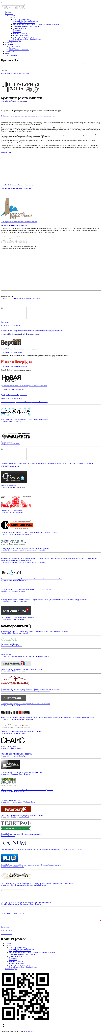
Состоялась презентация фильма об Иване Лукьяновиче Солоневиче (24, 402)
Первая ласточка (6, 442)
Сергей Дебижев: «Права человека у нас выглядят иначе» (20, 349)
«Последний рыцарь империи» (11, 510)
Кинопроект (9, 14)
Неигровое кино (6, 654)
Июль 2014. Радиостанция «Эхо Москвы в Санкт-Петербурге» (22, 904)
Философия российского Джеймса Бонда (27, 39)
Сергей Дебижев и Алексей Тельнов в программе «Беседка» (21, 772)
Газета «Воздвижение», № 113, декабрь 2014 (28, 26)
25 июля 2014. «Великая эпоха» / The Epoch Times (18, 802)
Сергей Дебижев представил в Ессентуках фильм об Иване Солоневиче (25, 704)
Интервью (8, 42)
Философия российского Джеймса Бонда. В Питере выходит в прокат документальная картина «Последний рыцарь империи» (44, 599)
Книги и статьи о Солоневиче (19, 50)
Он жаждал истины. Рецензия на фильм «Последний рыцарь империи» (25, 548)
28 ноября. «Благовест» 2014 (11, 467)
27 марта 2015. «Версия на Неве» (24, 23)
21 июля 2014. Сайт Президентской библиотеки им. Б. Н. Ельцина (23, 885)
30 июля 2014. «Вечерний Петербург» (14, 756)
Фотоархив (12, 48)
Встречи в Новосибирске (21, 19)
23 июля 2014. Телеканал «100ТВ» (12, 867)
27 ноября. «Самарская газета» (11, 487)
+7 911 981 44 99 (6, 930)
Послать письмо (6, 934)
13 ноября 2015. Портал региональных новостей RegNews (20, 298)
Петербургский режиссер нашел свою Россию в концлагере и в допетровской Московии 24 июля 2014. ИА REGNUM (41, 849)
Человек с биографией (20, 35)
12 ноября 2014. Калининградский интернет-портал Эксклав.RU (23, 550)
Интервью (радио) (15, 41)
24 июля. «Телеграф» (8, 836)
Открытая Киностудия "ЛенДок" (12, 913)
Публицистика (10, 51)
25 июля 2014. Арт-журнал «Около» (13, 791)
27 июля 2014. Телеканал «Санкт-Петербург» (16, 774)
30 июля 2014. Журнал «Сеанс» (11, 748)
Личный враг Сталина (8, 486)
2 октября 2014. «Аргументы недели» (13, 591)
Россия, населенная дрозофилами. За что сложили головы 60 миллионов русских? (29, 532)
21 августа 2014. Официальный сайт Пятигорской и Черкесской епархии (25, 691)
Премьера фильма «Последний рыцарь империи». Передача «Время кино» (26, 902)
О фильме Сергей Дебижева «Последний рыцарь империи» (21, 731)
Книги (7, 53)
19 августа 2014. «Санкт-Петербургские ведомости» (18, 719)
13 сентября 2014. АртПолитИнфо (13, 619)
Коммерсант (17, 30)
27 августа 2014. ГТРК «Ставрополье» (14, 671)
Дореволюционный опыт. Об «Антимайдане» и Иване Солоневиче (36, 24)
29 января (12, 389)
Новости (8, 12)
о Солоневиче (9, 44)
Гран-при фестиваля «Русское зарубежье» (16, 188)
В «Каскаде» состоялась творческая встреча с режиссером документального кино (28, 116)
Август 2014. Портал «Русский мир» (13, 733)
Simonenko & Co (29, 1031)
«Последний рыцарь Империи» (11, 398)
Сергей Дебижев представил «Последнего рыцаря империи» (21, 834)
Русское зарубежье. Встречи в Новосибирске (16, 73)
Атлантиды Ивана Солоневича (23, 37)
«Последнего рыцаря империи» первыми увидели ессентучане (22, 669)
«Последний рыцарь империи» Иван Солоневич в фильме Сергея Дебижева (27, 790)
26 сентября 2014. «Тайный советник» (14, 601)
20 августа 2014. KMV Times (10, 705)
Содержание (5, 927)
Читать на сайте (6, 152)
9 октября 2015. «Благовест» (10, 325)
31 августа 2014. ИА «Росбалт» (11, 646)
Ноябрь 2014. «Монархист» (10, 444)
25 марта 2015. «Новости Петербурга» (26, 21)
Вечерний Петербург (20, 33)
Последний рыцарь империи (10, 800)
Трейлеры (12, 15)
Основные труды (14, 46)
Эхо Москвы (17, 32)
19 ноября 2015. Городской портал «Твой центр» (17, 185)
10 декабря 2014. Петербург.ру (11, 421)
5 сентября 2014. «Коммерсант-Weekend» (15, 633)
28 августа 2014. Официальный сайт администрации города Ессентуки (25, 656)
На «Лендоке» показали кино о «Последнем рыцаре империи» (22, 815)
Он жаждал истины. (19, 28)
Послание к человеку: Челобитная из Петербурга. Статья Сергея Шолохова (26, 589)
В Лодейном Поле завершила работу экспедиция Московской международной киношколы (31, 330)
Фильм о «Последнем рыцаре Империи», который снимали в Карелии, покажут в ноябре (31, 579)
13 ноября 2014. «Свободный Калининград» (16, 534)
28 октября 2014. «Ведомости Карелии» (14, 581)
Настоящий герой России (9, 644)
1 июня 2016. (14, 101)
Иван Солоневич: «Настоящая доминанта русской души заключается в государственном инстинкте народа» (37, 883)
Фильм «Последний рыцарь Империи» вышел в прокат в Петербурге (24, 419)
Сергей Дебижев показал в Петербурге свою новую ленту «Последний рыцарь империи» (31, 865)
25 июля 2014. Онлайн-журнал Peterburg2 (15, 817)
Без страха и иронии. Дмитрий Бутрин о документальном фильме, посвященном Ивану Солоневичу (35, 631)
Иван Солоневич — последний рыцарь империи (17, 617)
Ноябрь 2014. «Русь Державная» (12, 512)
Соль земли (5, 322)
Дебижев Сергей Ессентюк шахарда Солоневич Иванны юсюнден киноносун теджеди (30, 689)
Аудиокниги (13, 55)
